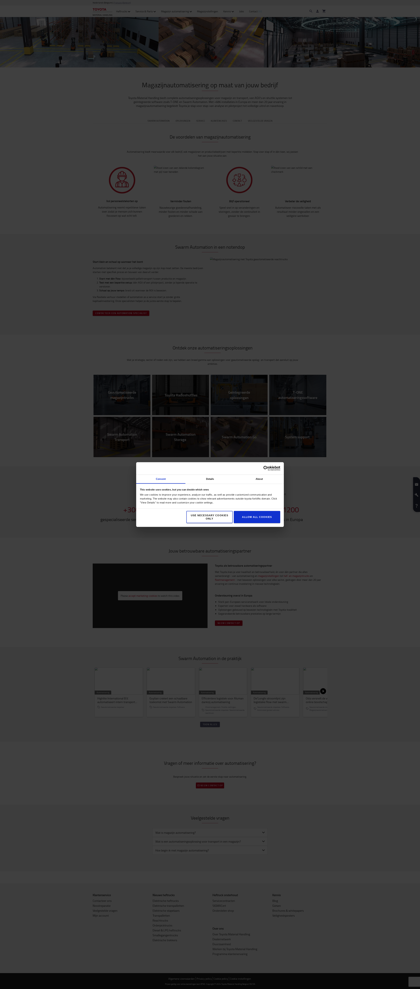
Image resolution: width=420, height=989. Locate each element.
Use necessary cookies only (209, 517)
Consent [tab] (161, 478)
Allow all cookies (257, 516)
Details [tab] (210, 478)
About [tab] (259, 478)
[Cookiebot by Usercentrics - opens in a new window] (266, 468)
